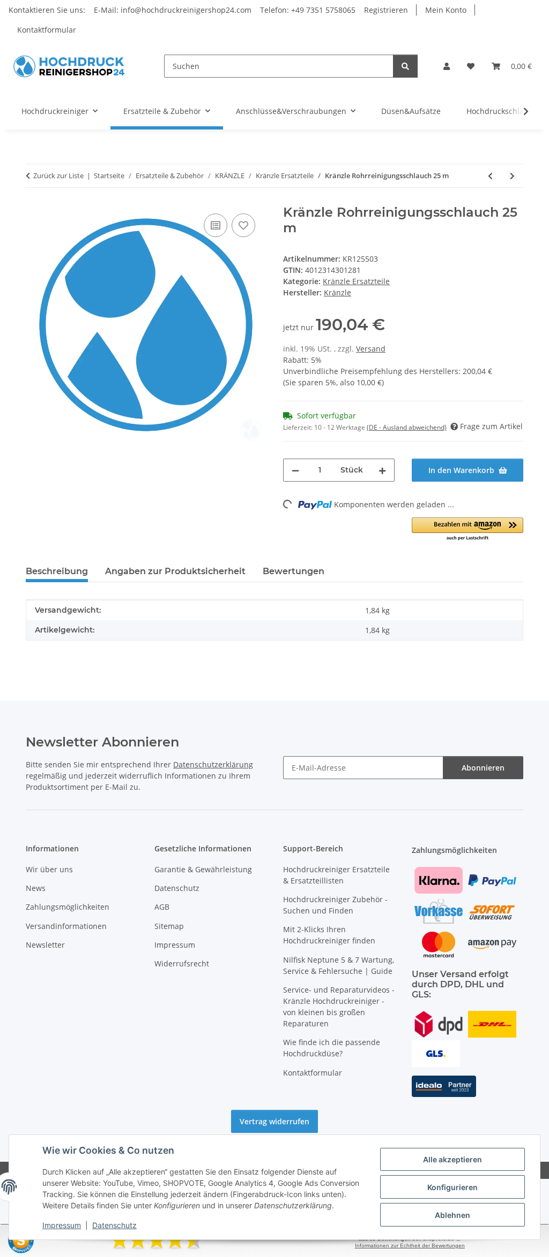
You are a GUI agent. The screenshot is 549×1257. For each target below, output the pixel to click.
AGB (161, 907)
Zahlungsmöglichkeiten (67, 907)
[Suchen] (405, 66)
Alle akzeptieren (452, 1159)
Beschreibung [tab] (57, 571)
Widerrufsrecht (181, 963)
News (36, 888)
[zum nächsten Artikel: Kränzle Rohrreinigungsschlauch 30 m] (512, 175)
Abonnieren (483, 768)
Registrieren (386, 10)
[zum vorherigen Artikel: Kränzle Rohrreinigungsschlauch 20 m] (490, 175)
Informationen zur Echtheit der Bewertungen (410, 1245)
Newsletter (45, 945)
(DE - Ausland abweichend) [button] (407, 427)
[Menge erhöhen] (382, 470)
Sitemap (169, 926)
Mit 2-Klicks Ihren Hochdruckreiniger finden (329, 935)
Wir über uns (49, 869)
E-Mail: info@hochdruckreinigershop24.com (172, 10)
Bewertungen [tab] (293, 571)
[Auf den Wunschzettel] (243, 225)
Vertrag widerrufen (274, 1121)
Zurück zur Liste (58, 175)
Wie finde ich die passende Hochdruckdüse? (331, 1047)
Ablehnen (452, 1215)
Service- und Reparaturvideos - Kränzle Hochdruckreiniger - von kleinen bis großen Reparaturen (339, 1007)
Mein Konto (445, 10)
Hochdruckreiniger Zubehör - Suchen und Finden (335, 905)
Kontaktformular (46, 30)
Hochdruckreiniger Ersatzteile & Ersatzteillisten (336, 875)
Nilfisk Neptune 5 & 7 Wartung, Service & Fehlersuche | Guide (338, 965)
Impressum (61, 1225)
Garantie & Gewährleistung (203, 869)
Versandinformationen (66, 926)
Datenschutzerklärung (213, 764)
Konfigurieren (452, 1187)
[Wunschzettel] (470, 66)
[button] (446, 66)
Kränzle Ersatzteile (356, 281)
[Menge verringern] (295, 470)
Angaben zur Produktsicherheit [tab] (175, 571)
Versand (370, 349)
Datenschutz (114, 1225)
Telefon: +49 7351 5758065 (307, 10)
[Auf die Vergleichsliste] (215, 225)
